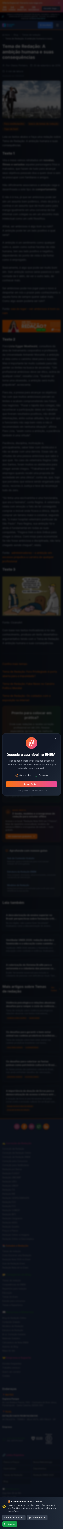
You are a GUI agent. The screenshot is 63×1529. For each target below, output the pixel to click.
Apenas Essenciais (14, 1517)
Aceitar (11, 1524)
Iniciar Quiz (29, 784)
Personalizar (39, 1517)
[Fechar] (55, 738)
